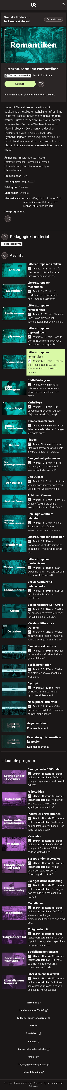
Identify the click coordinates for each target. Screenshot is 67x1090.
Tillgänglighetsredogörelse (32, 1064)
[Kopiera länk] (8, 218)
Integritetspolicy (32, 1072)
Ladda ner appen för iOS (31, 1010)
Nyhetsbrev (32, 1033)
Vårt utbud (32, 1002)
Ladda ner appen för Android (32, 1018)
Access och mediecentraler (32, 1049)
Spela (18, 83)
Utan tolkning (47, 94)
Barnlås (34, 1025)
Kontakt (32, 1041)
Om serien (52, 19)
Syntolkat (32, 94)
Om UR (31, 1057)
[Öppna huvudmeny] (4, 5)
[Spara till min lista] (41, 84)
